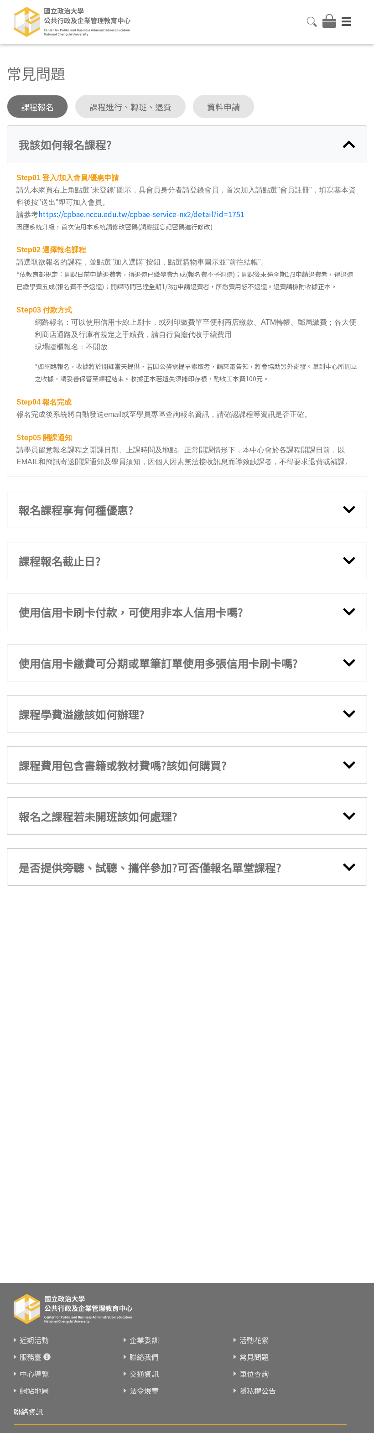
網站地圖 (34, 1390)
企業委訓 (144, 1339)
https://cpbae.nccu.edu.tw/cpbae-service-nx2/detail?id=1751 (141, 213)
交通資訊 (144, 1373)
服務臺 (31, 1356)
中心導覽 (34, 1373)
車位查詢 (254, 1373)
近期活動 (34, 1339)
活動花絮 (254, 1339)
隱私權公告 (257, 1390)
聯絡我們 (144, 1356)
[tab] (187, 144)
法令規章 (144, 1390)
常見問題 (254, 1356)
